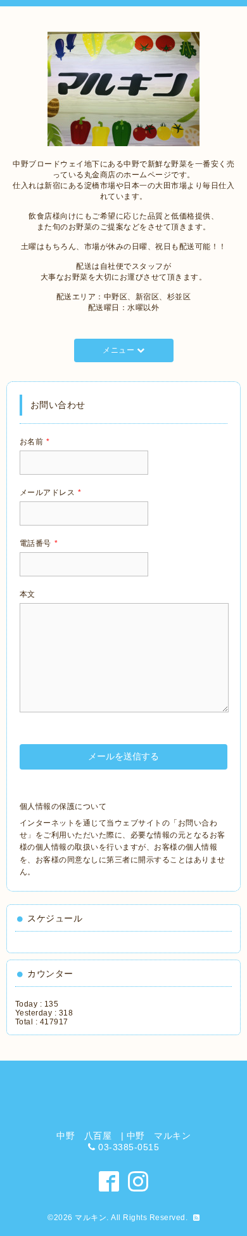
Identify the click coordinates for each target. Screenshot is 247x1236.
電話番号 (39, 543)
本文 (27, 594)
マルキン (90, 1217)
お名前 (35, 441)
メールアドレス (51, 492)
